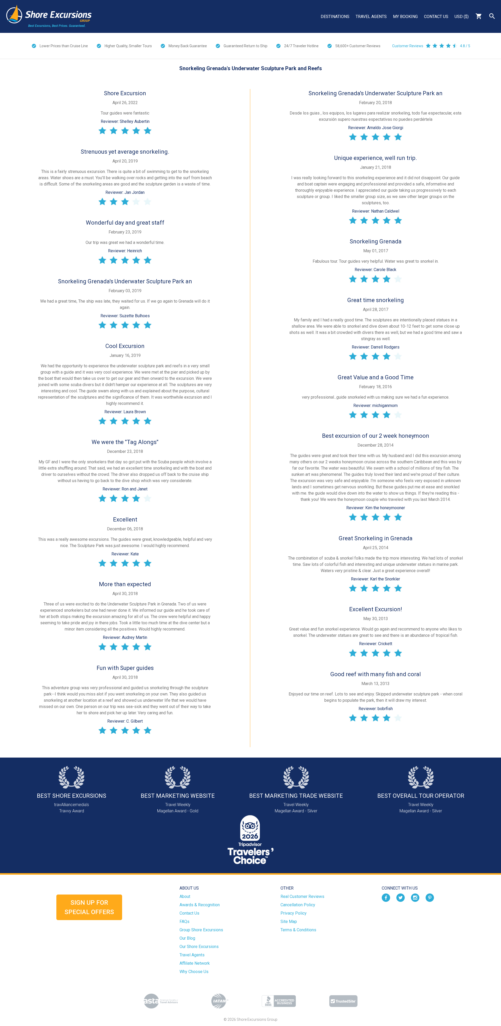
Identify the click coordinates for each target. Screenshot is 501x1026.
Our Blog (187, 938)
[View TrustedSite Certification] (343, 1001)
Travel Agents (371, 16)
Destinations (335, 16)
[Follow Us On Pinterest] (430, 897)
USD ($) (462, 16)
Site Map (289, 921)
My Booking (405, 16)
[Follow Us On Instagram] (415, 897)
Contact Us (436, 16)
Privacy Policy (294, 913)
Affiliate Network (195, 963)
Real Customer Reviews (302, 896)
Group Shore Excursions (201, 929)
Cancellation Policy (298, 904)
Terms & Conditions (298, 929)
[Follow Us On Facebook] (386, 897)
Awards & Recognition (200, 904)
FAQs (184, 921)
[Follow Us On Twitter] (400, 897)
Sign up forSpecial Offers (89, 907)
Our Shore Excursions (199, 946)
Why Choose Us (194, 971)
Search (492, 16)
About (185, 896)
